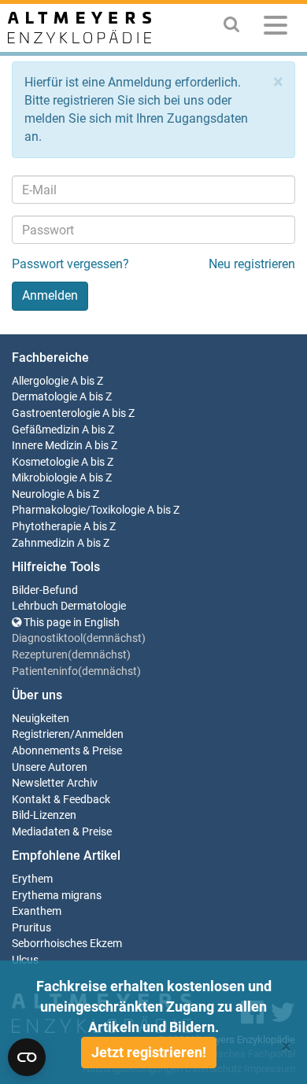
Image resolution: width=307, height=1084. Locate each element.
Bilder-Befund (45, 590)
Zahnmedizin (43, 543)
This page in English (70, 622)
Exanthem (36, 911)
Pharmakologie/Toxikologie (78, 510)
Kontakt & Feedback (61, 799)
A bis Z (87, 381)
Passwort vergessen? (70, 263)
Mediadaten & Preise (62, 832)
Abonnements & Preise (67, 751)
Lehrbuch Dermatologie (69, 606)
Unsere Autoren (49, 767)
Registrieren (41, 734)
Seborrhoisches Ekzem (67, 943)
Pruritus (31, 928)
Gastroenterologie (56, 413)
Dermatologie (44, 397)
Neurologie (38, 494)
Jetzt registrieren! (148, 1052)
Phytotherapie (46, 526)
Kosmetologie (45, 462)
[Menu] (275, 28)
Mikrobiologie (44, 478)
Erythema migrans (57, 895)
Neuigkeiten (40, 718)
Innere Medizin (47, 445)
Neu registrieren (252, 263)
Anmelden (99, 734)
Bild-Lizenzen (44, 815)
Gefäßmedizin (46, 430)
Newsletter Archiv (55, 783)
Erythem (32, 879)
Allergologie (40, 381)
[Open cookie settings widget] (27, 1057)
